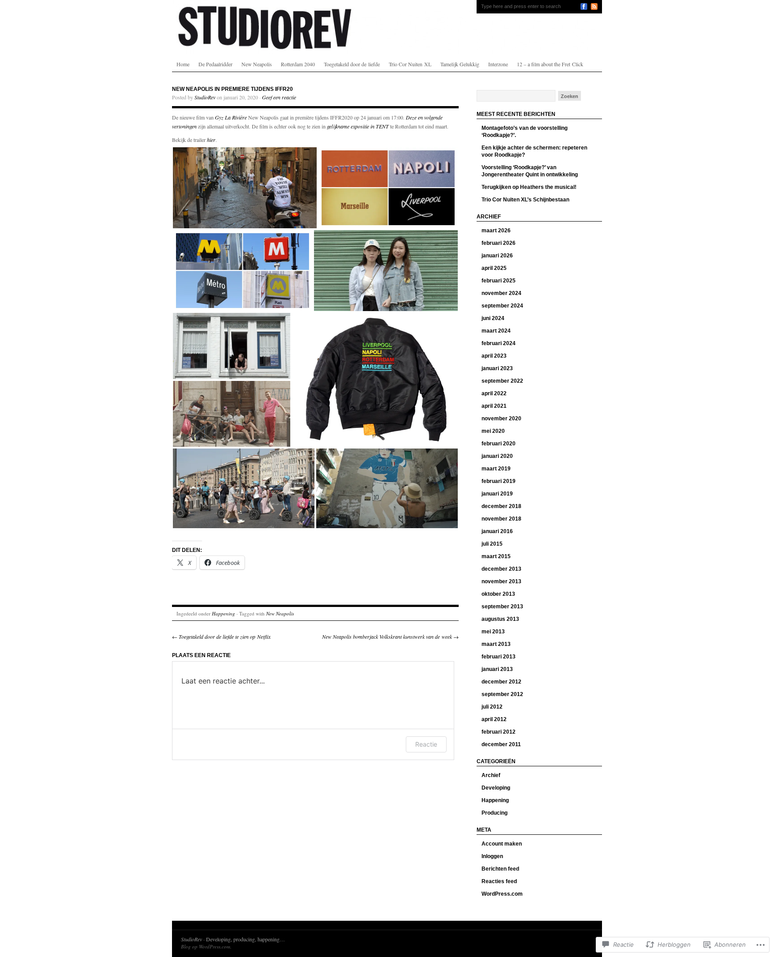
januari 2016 (497, 531)
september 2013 (502, 606)
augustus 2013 (500, 619)
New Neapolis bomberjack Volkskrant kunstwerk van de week (390, 636)
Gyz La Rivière (231, 117)
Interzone (498, 64)
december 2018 (501, 506)
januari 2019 (497, 494)
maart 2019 (496, 469)
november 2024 (501, 293)
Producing (494, 813)
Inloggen (492, 856)
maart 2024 (496, 331)
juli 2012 (492, 707)
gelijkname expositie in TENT (358, 126)
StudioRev (204, 97)
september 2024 (502, 306)
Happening (223, 613)
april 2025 (494, 268)
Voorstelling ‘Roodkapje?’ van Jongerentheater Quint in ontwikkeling (530, 171)
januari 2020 (497, 456)
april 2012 (494, 719)
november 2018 (501, 519)
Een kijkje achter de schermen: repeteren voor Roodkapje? (534, 151)
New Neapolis (256, 64)
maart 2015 (496, 556)
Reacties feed (499, 881)
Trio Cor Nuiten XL (410, 64)
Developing (496, 788)
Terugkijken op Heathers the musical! (529, 187)
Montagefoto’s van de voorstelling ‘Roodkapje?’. (525, 131)
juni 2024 (493, 318)
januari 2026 (497, 255)
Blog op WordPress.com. (206, 946)
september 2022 (502, 381)
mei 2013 (493, 631)
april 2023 (494, 356)
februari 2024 (499, 343)
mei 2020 (493, 431)
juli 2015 (492, 544)
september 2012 (502, 694)
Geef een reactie (279, 97)
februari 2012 (499, 732)
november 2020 (501, 418)
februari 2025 (499, 281)
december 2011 (501, 744)
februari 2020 (499, 443)
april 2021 (494, 406)
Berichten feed (500, 869)
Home (182, 64)
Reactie (426, 744)
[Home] (387, 27)
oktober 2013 (498, 594)
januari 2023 (497, 368)
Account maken (502, 844)
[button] (245, 187)
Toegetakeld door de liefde (352, 64)
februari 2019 (499, 481)
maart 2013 (496, 644)
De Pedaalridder (215, 64)
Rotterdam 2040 (298, 64)
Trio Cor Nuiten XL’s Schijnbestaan (525, 200)
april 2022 (494, 393)
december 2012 (501, 682)
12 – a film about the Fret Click (550, 64)
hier (211, 139)
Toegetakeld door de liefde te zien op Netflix (221, 636)
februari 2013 (499, 657)
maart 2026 (496, 230)
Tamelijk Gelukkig (459, 64)
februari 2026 (499, 243)
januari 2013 (497, 669)
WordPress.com (502, 894)
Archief (491, 775)
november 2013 (501, 581)
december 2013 (501, 569)
